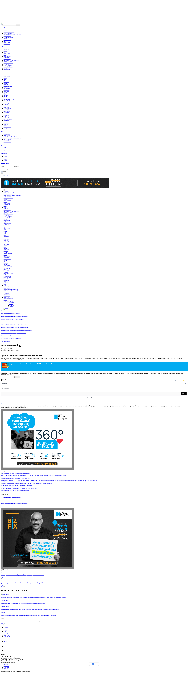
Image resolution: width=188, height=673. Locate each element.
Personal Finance (7, 142)
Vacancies (6, 84)
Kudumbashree (7, 91)
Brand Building (7, 139)
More (2, 587)
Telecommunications (8, 37)
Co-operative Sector (8, 121)
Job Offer (6, 83)
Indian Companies (8, 65)
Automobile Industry (8, 67)
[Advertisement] (45, 12)
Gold (5, 101)
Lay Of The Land (8, 119)
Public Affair (6, 107)
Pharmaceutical (7, 40)
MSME (5, 68)
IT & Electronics (7, 36)
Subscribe (17, 377)
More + (5, 300)
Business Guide (7, 56)
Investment (6, 140)
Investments (6, 64)
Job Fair (5, 92)
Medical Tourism (7, 127)
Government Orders (8, 105)
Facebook (6, 157)
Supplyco (6, 104)
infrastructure (7, 134)
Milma (5, 87)
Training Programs (8, 86)
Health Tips (6, 115)
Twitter (5, 159)
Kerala (5, 231)
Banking (5, 38)
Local (5, 285)
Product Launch (7, 108)
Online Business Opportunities (11, 136)
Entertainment (7, 98)
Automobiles (6, 123)
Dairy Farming (7, 76)
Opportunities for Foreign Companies (12, 34)
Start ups (6, 71)
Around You (6, 297)
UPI (4, 52)
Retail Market (7, 135)
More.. (2, 623)
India (5, 207)
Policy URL (6, 668)
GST (5, 55)
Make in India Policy (8, 33)
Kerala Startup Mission (9, 99)
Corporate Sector (7, 109)
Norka (5, 79)
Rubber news (7, 88)
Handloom (6, 95)
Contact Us (6, 666)
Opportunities (7, 69)
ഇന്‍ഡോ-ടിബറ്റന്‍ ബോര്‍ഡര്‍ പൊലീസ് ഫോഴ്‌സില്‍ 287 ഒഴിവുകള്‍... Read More (32, 363)
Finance (5, 51)
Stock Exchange (7, 59)
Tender (5, 78)
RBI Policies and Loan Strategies (11, 60)
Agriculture (6, 57)
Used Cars (6, 124)
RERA (5, 80)
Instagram (6, 160)
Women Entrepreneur (8, 63)
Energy (5, 30)
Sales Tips (6, 113)
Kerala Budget (7, 90)
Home (2, 341)
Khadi (5, 94)
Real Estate (6, 82)
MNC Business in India (9, 32)
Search (18, 24)
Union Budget (7, 53)
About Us (6, 664)
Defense (5, 41)
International (6, 191)
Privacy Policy (7, 667)
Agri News (6, 120)
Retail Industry (7, 42)
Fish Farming (7, 100)
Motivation (6, 112)
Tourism (5, 125)
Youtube (5, 156)
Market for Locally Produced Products (12, 138)
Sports (5, 116)
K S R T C (6, 103)
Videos (5, 641)
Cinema (5, 96)
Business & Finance (8, 117)
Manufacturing (7, 44)
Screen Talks (6, 49)
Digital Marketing (8, 61)
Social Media (9, 301)
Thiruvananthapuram (8, 150)
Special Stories (7, 296)
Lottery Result (7, 111)
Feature (5, 128)
